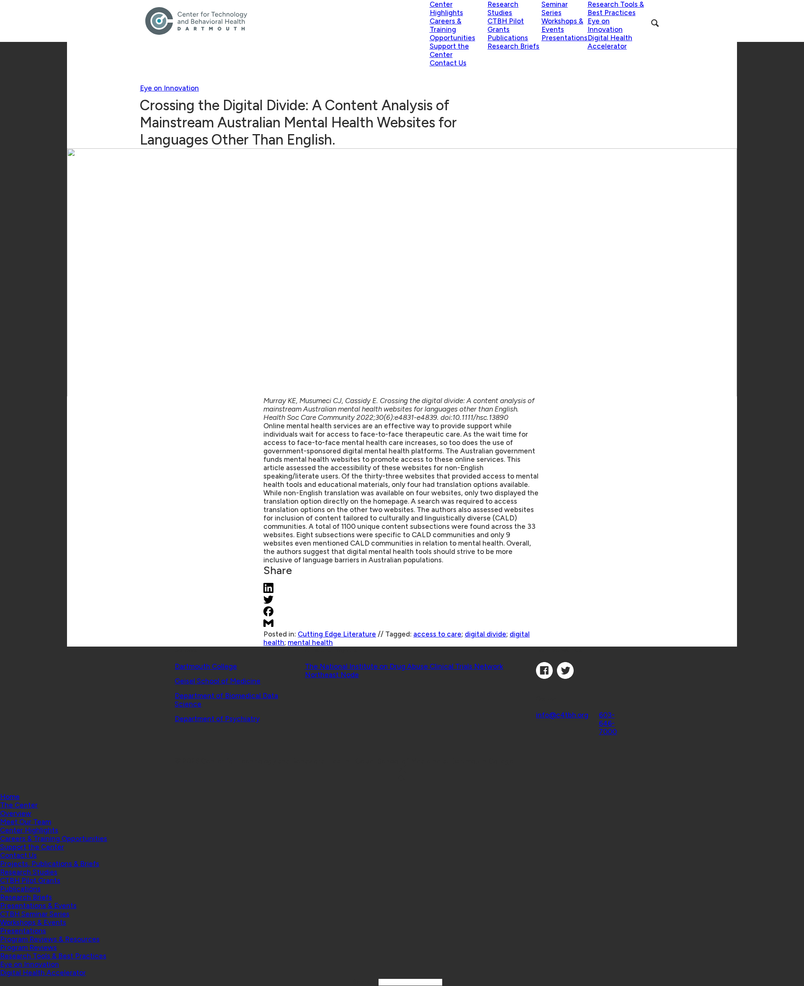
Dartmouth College (206, 666)
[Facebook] (544, 676)
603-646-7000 (608, 723)
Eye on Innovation (169, 88)
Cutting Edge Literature (337, 634)
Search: (365, 982)
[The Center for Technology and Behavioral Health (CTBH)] (287, 21)
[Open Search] (655, 23)
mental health (310, 642)
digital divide (485, 634)
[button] (19, 805)
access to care (437, 634)
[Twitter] (565, 676)
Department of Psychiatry (217, 718)
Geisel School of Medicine (217, 681)
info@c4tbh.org (562, 715)
